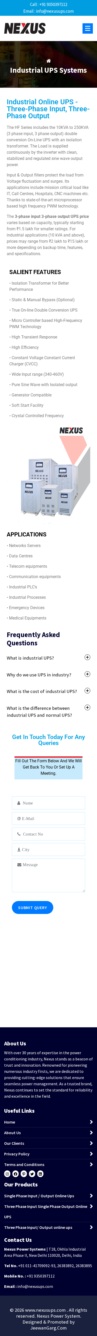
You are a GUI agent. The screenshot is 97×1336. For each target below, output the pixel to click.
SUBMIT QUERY (32, 907)
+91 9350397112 (41, 1276)
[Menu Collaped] (88, 28)
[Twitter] (32, 1174)
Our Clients (14, 1143)
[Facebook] (15, 1174)
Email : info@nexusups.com (48, 11)
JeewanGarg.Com (48, 1328)
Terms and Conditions (24, 1164)
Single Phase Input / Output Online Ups (39, 1195)
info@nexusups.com (35, 1286)
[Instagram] (7, 1174)
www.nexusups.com (46, 1310)
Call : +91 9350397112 (48, 4)
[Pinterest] (24, 1174)
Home (9, 1122)
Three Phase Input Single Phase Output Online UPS (45, 1211)
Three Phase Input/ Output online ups (38, 1227)
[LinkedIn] (40, 1174)
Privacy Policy (16, 1153)
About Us (12, 1132)
